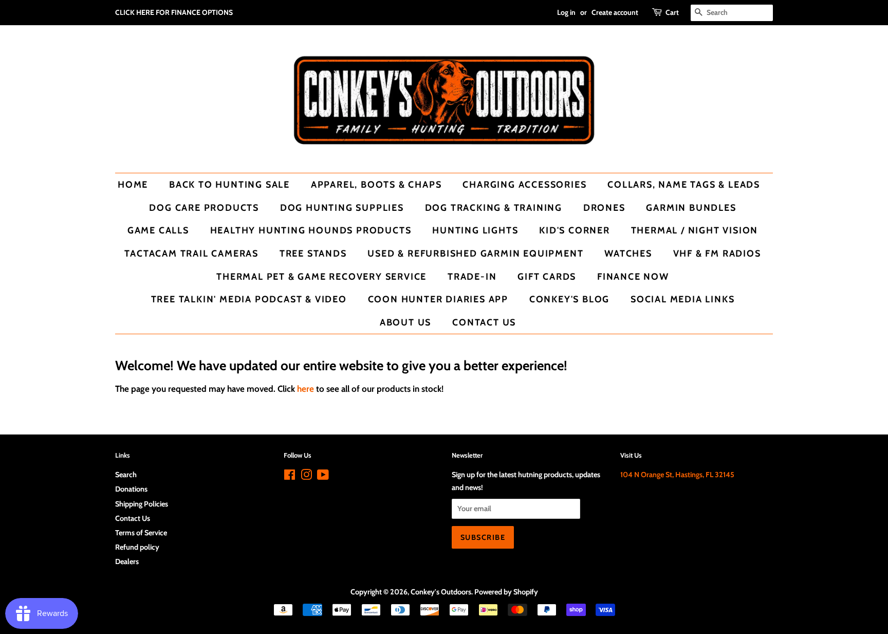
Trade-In (472, 276)
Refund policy (137, 547)
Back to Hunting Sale (229, 184)
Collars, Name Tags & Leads (683, 184)
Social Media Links (682, 299)
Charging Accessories (524, 184)
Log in (566, 12)
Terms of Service (141, 532)
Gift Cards (546, 276)
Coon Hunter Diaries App (438, 299)
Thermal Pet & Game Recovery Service (321, 276)
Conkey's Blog (569, 299)
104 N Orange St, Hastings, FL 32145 (677, 474)
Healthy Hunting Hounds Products (311, 230)
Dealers (127, 561)
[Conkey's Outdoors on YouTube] (323, 476)
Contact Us (484, 322)
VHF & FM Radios (717, 253)
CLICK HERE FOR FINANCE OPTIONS (174, 12)
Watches (628, 253)
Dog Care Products (204, 207)
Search (126, 474)
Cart (672, 12)
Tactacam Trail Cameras (191, 253)
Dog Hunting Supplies (342, 207)
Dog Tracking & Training (493, 207)
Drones (604, 207)
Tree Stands (313, 253)
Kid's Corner (574, 230)
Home (133, 184)
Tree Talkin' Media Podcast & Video (249, 299)
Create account (614, 12)
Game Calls (158, 230)
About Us (405, 322)
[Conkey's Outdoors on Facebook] (289, 476)
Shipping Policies (141, 504)
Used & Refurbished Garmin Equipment (475, 253)
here (305, 389)
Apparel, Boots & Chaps (376, 184)
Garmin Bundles (691, 207)
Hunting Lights (475, 230)
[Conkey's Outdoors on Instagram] (306, 476)
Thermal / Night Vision (694, 230)
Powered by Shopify (506, 591)
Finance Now (633, 276)
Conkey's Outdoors (441, 591)
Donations (131, 489)
